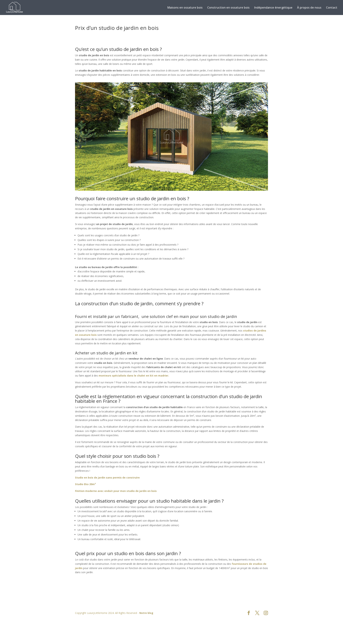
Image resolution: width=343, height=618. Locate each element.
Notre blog (146, 613)
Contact (331, 7)
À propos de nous (309, 7)
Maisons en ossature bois (185, 7)
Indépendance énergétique (273, 7)
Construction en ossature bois (228, 7)
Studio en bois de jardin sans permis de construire (107, 477)
